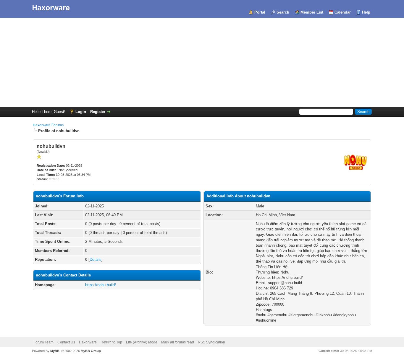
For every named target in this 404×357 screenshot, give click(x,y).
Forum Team (43, 342)
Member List (311, 12)
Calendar (342, 12)
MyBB (54, 351)
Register (97, 111)
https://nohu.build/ (100, 285)
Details (95, 259)
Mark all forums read (177, 342)
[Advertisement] (202, 62)
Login (80, 111)
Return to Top (111, 342)
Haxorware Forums (48, 125)
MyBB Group (91, 351)
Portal (259, 12)
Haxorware (88, 342)
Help (366, 12)
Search (283, 12)
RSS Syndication (211, 342)
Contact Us (66, 342)
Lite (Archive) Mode (141, 342)
